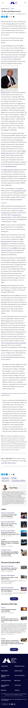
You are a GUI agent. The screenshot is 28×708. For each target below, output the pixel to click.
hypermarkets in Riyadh (20, 190)
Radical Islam (5, 478)
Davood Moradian (11, 526)
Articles (12, 8)
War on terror (5, 481)
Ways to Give (17, 680)
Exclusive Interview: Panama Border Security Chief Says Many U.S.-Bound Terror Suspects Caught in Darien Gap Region (12, 642)
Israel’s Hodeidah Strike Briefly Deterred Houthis (8, 610)
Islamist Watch (4, 670)
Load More (14, 598)
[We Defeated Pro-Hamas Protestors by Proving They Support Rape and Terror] (24, 618)
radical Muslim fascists (10, 166)
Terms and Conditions (20, 675)
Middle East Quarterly (19, 666)
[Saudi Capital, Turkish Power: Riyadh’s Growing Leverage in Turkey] (24, 533)
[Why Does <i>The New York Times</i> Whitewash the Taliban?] (24, 524)
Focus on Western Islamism (5, 686)
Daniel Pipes (11, 14)
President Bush (11, 24)
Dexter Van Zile (11, 634)
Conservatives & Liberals (18, 481)
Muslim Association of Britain (10, 169)
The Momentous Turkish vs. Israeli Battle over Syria (9, 578)
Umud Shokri (10, 535)
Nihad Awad (4, 92)
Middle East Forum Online (7, 566)
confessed (12, 442)
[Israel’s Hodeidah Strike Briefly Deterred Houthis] (24, 609)
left (14, 347)
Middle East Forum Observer (8, 512)
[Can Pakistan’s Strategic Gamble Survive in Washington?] (24, 515)
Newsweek (20, 219)
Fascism (10, 304)
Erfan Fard (10, 556)
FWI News (3, 539)
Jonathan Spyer (11, 612)
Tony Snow (14, 262)
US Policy (14, 478)
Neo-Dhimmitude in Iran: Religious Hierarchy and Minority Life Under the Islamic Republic (9, 553)
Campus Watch (4, 666)
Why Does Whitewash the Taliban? (9, 524)
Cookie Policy (18, 685)
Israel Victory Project (6, 680)
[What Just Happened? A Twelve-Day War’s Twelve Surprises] (24, 589)
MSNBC (15, 248)
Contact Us (17, 690)
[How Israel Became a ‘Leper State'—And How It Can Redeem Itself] (24, 567)
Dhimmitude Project (6, 550)
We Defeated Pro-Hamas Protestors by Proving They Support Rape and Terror (9, 620)
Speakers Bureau (18, 670)
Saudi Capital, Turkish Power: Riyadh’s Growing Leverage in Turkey (10, 533)
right (25, 347)
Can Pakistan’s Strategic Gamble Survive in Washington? (9, 515)
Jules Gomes (10, 546)
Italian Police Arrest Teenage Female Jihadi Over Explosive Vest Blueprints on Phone (10, 543)
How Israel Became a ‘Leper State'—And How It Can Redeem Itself (9, 568)
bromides (6, 130)
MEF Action (3, 690)
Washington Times (7, 393)
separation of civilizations (15, 199)
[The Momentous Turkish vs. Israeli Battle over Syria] (24, 577)
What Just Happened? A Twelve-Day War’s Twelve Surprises (10, 590)
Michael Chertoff (10, 357)
